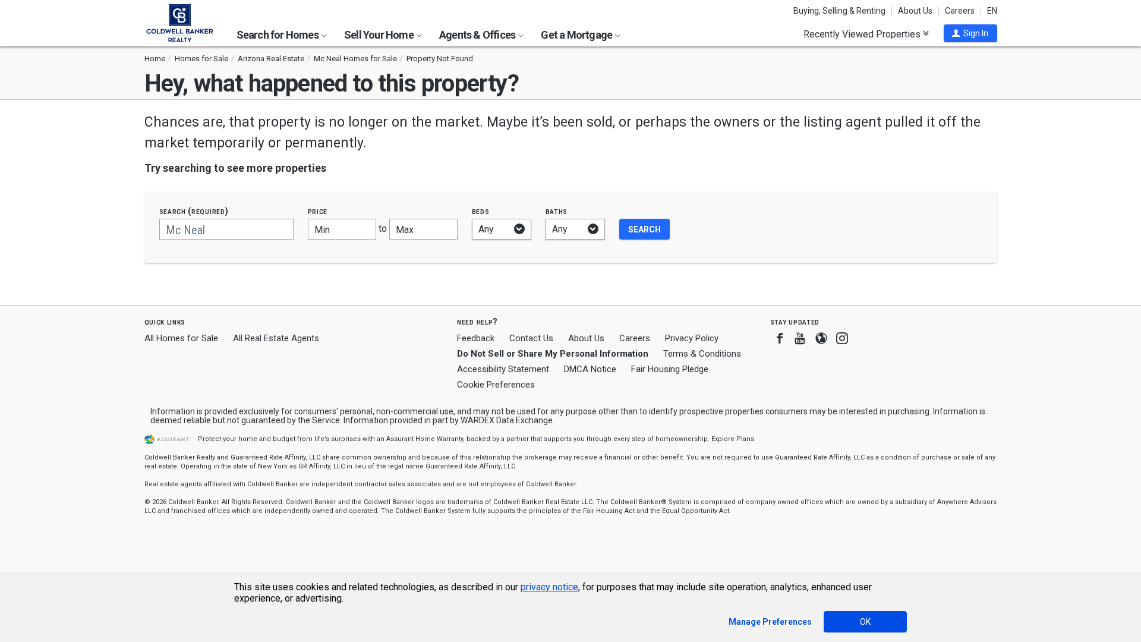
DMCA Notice (590, 369)
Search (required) (194, 211)
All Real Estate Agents (276, 338)
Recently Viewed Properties (863, 34)
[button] (970, 33)
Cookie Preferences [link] (496, 384)
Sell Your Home (379, 35)
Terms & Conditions (702, 353)
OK (865, 622)
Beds (481, 211)
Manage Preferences (770, 622)
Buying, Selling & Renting (839, 11)
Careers (960, 11)
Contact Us (531, 338)
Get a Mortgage (577, 35)
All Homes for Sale (181, 338)
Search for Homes (278, 35)
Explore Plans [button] (732, 439)
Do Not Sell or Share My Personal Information (552, 353)
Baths (557, 211)
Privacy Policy (691, 338)
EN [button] (992, 10)
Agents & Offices (478, 35)
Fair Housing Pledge (669, 369)
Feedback (475, 338)
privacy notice (549, 587)
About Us (915, 11)
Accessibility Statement (503, 369)
